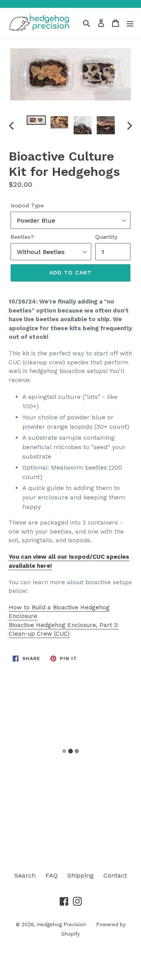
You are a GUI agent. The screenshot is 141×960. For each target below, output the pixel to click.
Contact (115, 875)
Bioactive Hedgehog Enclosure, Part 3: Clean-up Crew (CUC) (64, 630)
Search (25, 875)
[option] (36, 124)
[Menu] (130, 22)
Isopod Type (27, 205)
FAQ (51, 875)
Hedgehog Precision (61, 924)
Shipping (80, 875)
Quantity (106, 237)
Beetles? (22, 237)
